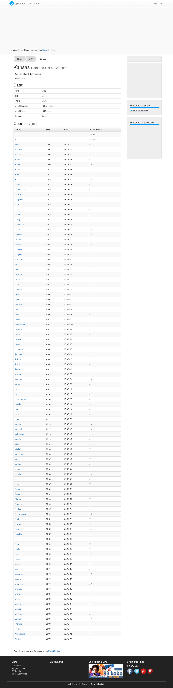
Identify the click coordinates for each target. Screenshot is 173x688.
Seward (18, 578)
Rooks (17, 549)
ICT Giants (16, 671)
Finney (18, 279)
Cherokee (19, 194)
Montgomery (20, 454)
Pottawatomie (20, 514)
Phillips (18, 509)
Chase (17, 184)
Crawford (19, 234)
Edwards (18, 259)
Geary (17, 294)
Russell (18, 559)
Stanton (18, 608)
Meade (18, 439)
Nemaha (18, 469)
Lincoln (18, 404)
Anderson (19, 149)
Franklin (18, 289)
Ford (17, 284)
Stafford (18, 603)
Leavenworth (20, 399)
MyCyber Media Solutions (78, 684)
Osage (17, 489)
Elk (16, 264)
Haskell (18, 344)
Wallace (18, 638)
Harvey (18, 339)
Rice (17, 539)
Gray (17, 314)
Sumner (18, 618)
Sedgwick (19, 574)
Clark (17, 204)
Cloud (17, 214)
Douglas (18, 254)
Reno (17, 529)
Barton (17, 164)
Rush (17, 554)
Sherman (19, 593)
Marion (18, 424)
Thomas (18, 623)
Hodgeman (19, 349)
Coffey (17, 219)
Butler (17, 179)
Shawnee (19, 583)
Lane (17, 394)
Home (19, 58)
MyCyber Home (18, 668)
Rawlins (18, 524)
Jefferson (19, 359)
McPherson (19, 434)
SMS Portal (16, 665)
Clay (17, 209)
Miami (17, 444)
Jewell (17, 364)
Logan (17, 414)
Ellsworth (18, 274)
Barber (18, 159)
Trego (17, 628)
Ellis (16, 269)
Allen (17, 144)
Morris (17, 459)
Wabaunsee (20, 633)
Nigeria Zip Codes (19, 673)
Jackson (18, 354)
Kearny (18, 374)
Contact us (39, 50)
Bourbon (18, 169)
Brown (17, 174)
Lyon (17, 419)
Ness (17, 479)
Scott (17, 569)
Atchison (18, 154)
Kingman (18, 379)
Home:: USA (34, 3)
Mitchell (18, 449)
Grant (17, 309)
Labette (18, 389)
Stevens (18, 613)
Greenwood (20, 324)
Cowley (18, 229)
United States (54, 651)
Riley (17, 544)
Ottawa (18, 499)
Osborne (18, 494)
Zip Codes (19, 3)
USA (31, 58)
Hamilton (18, 329)
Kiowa (17, 384)
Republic (18, 534)
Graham (18, 304)
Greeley (18, 319)
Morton (18, 464)
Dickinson (19, 244)
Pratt (17, 519)
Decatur (18, 239)
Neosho (18, 474)
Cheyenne (19, 199)
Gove (17, 299)
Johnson (18, 369)
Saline (17, 564)
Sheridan (18, 588)
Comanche (19, 224)
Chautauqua (20, 189)
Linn (16, 409)
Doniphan (19, 249)
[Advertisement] (86, 30)
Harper (18, 334)
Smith (17, 598)
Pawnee (18, 504)
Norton (18, 484)
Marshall (18, 429)
